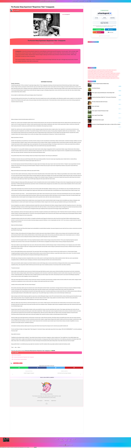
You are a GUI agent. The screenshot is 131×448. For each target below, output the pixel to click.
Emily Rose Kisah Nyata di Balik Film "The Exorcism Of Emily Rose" (104, 97)
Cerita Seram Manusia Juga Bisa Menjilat (20, 359)
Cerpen (94, 71)
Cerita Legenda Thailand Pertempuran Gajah (100, 110)
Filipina (101, 73)
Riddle (113, 76)
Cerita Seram (90, 71)
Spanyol (89, 78)
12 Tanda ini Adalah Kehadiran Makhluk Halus (100, 83)
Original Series (98, 76)
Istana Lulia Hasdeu (95, 106)
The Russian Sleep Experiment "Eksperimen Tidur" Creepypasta (23, 357)
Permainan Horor (105, 76)
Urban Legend (113, 78)
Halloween (107, 73)
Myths (94, 76)
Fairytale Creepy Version (92, 73)
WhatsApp (99, 29)
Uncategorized (107, 78)
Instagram (99, 32)
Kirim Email (111, 32)
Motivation (90, 76)
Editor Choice (107, 71)
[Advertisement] (46, 74)
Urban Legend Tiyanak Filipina (97, 115)
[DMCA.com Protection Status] (52, 350)
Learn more (32, 447)
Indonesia (118, 73)
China (98, 71)
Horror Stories (112, 73)
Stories (93, 78)
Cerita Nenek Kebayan (96, 88)
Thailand (96, 78)
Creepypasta (16, 363)
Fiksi (98, 73)
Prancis (110, 76)
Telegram (111, 29)
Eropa (111, 71)
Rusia (21, 363)
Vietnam (117, 78)
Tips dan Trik (101, 78)
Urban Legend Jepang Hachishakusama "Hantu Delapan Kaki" (103, 92)
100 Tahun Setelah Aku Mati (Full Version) (99, 101)
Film (104, 73)
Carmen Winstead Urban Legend (98, 119)
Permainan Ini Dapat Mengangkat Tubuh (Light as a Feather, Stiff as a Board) (106, 124)
